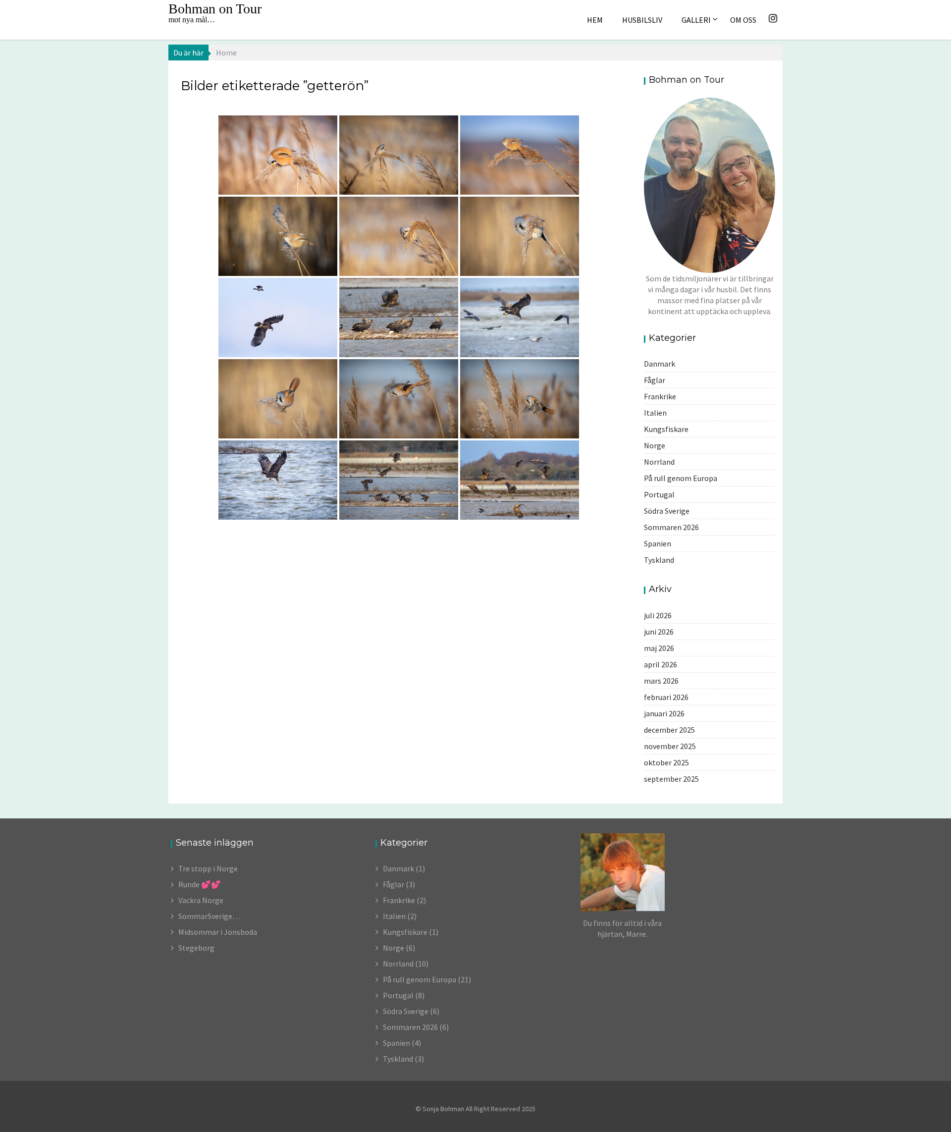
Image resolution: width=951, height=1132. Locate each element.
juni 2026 (659, 632)
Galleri (696, 20)
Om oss (743, 20)
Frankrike (660, 396)
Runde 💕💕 (199, 884)
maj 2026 (659, 648)
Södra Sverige (666, 511)
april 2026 (660, 664)
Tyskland (659, 560)
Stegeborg (196, 948)
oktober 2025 (666, 762)
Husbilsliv (642, 20)
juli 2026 (658, 615)
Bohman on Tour (215, 8)
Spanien (657, 543)
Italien (655, 413)
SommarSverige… (209, 916)
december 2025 (669, 730)
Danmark (659, 364)
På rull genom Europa (680, 478)
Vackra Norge (200, 900)
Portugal (659, 494)
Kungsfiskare (666, 429)
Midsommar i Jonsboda (217, 932)
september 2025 (671, 779)
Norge (654, 445)
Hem (595, 20)
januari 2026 (664, 713)
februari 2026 (666, 697)
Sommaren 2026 (671, 527)
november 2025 (670, 746)
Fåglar (654, 380)
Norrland (659, 462)
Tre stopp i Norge (208, 868)
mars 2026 (661, 681)
